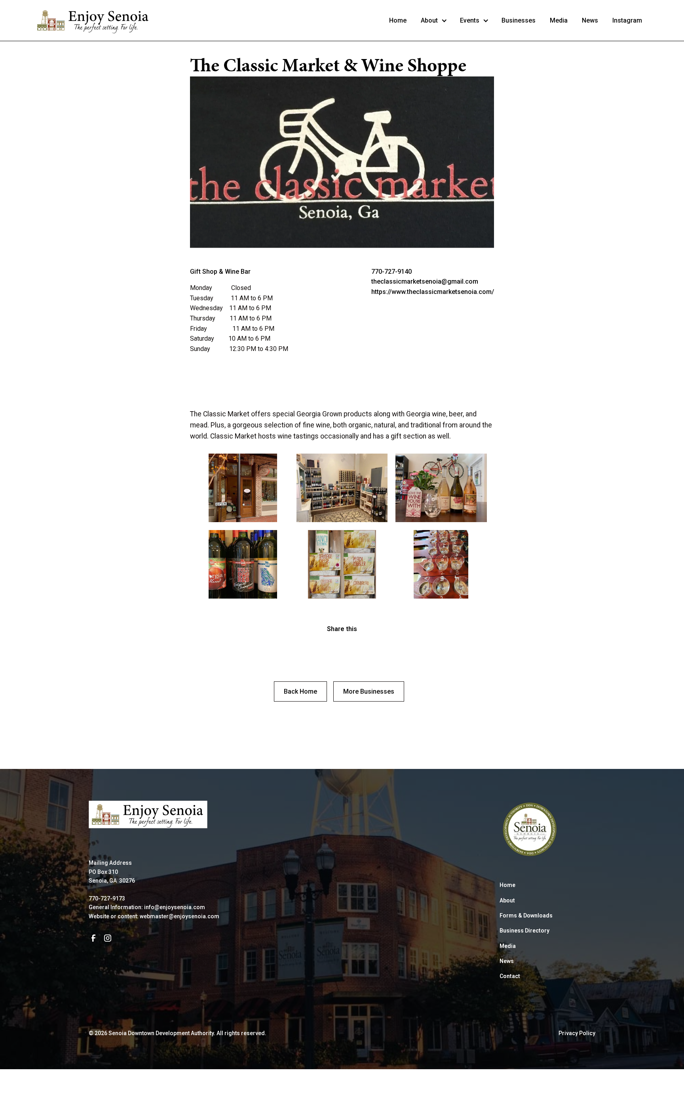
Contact (510, 976)
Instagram (627, 20)
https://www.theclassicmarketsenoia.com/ (432, 292)
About (507, 900)
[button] (434, 20)
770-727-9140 (391, 271)
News (590, 20)
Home (398, 20)
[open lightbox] (242, 488)
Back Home (300, 691)
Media (559, 20)
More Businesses (368, 691)
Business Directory (524, 930)
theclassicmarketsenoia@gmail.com (424, 281)
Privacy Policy (577, 1033)
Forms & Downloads (526, 915)
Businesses (519, 20)
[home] (93, 20)
